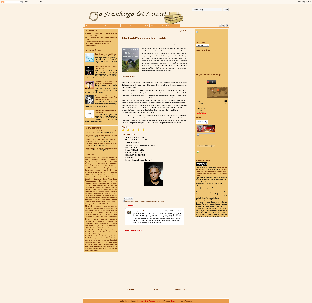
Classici (91, 168)
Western (114, 248)
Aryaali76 (113, 162)
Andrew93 (105, 157)
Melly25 (114, 201)
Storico (101, 242)
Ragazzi (96, 217)
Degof (94, 175)
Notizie (91, 210)
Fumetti (102, 183)
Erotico (114, 177)
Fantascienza (90, 181)
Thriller (94, 244)
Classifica (99, 168)
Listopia (110, 198)
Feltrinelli (89, 183)
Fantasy (102, 181)
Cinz (86, 168)
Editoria (107, 177)
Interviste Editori (104, 191)
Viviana (109, 248)
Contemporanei (93, 172)
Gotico (87, 185)
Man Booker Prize (99, 201)
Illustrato (114, 185)
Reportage (113, 219)
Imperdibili (89, 187)
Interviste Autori (91, 191)
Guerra (93, 185)
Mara (108, 202)
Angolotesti (113, 157)
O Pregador (166, 301)
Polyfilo (113, 213)
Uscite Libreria (96, 246)
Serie (87, 228)
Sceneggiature (98, 226)
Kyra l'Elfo (113, 193)
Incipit (114, 187)
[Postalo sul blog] (127, 198)
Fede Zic (113, 181)
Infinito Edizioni (103, 189)
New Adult (114, 208)
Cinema (114, 166)
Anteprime (103, 159)
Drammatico (98, 177)
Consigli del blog (109, 170)
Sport (95, 242)
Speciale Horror (111, 230)
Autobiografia (89, 164)
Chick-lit (108, 166)
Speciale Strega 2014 (102, 240)
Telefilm (87, 244)
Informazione (113, 189)
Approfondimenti (91, 162)
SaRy (108, 223)
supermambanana (142, 211)
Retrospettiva (90, 222)
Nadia (115, 204)
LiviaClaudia (96, 199)
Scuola (104, 226)
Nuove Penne (105, 210)
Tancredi (108, 242)
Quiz (115, 215)
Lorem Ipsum (105, 199)
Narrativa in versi (101, 206)
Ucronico (100, 244)
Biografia (88, 166)
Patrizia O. (89, 213)
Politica (107, 212)
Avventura (113, 164)
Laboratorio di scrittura (93, 195)
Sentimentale (112, 226)
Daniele (87, 175)
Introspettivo (98, 194)
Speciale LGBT (90, 234)
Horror (106, 185)
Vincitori (95, 248)
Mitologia (88, 204)
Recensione (91, 219)
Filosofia (96, 183)
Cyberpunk (113, 172)
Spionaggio (89, 242)
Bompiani (127, 201)
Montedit (95, 204)
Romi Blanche (100, 223)
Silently (92, 227)
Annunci (95, 160)
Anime (87, 159)
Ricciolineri (100, 221)
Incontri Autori (90, 189)
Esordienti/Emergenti (93, 179)
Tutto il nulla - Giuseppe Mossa (105, 54)
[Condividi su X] (130, 198)
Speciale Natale (90, 236)
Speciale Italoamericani (108, 232)
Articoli (103, 162)
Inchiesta (108, 187)
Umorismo (108, 244)
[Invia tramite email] (125, 198)
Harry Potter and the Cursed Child (97, 43)
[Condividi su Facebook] (132, 198)
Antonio (113, 160)
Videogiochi (88, 248)
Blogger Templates (186, 301)
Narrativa (90, 206)
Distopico (88, 177)
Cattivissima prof (98, 166)
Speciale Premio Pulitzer (103, 238)
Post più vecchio (181, 289)
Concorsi (97, 170)
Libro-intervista (90, 197)
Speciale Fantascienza (109, 227)
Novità (97, 210)
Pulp (105, 215)
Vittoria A (102, 248)
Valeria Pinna (106, 246)
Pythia (110, 215)
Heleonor (100, 185)
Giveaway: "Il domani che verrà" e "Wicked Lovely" (106, 82)
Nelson (108, 208)
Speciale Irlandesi (91, 232)
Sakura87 (89, 226)
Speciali (113, 240)
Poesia (101, 212)
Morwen (102, 204)
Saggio (114, 223)
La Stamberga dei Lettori (128, 301)
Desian (100, 175)
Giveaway (113, 183)
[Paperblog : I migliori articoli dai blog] (202, 123)
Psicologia (100, 214)
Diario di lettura (110, 175)
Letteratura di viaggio (109, 195)
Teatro (115, 242)
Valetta (114, 246)
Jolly (106, 193)
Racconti (89, 217)
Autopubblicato (101, 164)
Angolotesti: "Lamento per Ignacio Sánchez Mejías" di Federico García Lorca (106, 97)
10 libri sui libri (91, 46)
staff (96, 251)
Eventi (105, 179)
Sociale (98, 228)
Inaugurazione (100, 187)
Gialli (107, 183)
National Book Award (98, 208)
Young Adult (89, 251)
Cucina (106, 172)
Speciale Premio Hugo (103, 236)
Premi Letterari (90, 215)
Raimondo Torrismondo (108, 217)
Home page (154, 289)
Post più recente (128, 289)
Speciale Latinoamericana (107, 234)
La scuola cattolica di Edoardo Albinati (99, 41)
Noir (86, 210)
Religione (104, 219)
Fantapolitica (112, 179)
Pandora (114, 210)
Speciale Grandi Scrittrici (94, 230)
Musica (109, 204)
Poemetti (96, 212)
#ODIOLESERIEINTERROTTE (93, 157)
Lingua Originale (101, 198)
